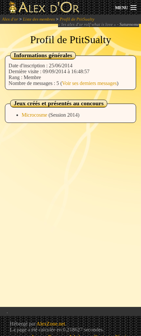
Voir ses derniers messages (89, 83)
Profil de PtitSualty (77, 19)
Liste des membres (39, 19)
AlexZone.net (50, 324)
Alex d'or (10, 19)
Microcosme (35, 115)
